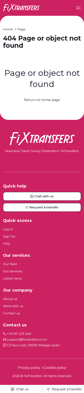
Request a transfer (66, 389)
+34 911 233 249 (18, 334)
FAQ (6, 243)
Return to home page (42, 100)
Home (8, 29)
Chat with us (43, 196)
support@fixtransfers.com (26, 339)
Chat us (22, 389)
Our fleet (10, 264)
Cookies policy (54, 368)
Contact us (11, 313)
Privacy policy (29, 368)
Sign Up (9, 236)
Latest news (12, 278)
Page (21, 29)
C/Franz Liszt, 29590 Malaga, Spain (33, 345)
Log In (8, 229)
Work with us (13, 306)
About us (10, 299)
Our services (12, 271)
